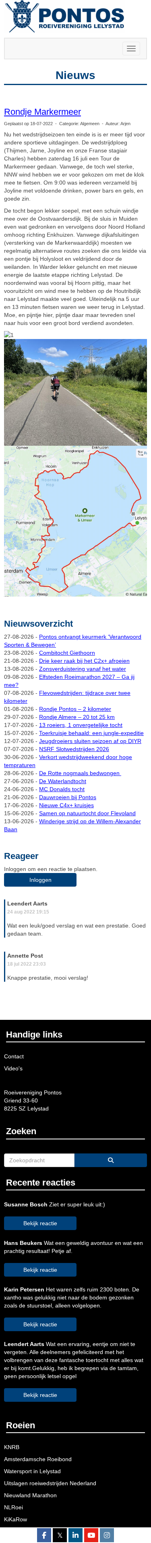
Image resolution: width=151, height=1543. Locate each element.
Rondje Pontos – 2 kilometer (75, 709)
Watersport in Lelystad (32, 1471)
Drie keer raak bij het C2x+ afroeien (84, 661)
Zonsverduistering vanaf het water (82, 669)
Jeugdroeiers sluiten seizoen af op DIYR (90, 741)
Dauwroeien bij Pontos (67, 797)
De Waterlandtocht (62, 781)
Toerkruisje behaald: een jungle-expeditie (91, 733)
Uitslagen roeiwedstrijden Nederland (50, 1483)
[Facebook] (44, 1536)
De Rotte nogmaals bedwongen (80, 773)
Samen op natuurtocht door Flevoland (87, 813)
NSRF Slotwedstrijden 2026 (74, 749)
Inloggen (40, 880)
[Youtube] (91, 1536)
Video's (13, 1068)
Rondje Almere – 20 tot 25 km (77, 717)
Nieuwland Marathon (30, 1495)
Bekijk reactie (40, 1223)
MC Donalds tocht (62, 789)
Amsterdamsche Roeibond (38, 1459)
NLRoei (13, 1507)
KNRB (11, 1447)
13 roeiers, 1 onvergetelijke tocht (80, 725)
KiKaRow (15, 1519)
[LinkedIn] (75, 1536)
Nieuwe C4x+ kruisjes (66, 805)
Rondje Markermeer (42, 112)
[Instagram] (107, 1536)
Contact (14, 1056)
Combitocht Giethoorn (67, 653)
